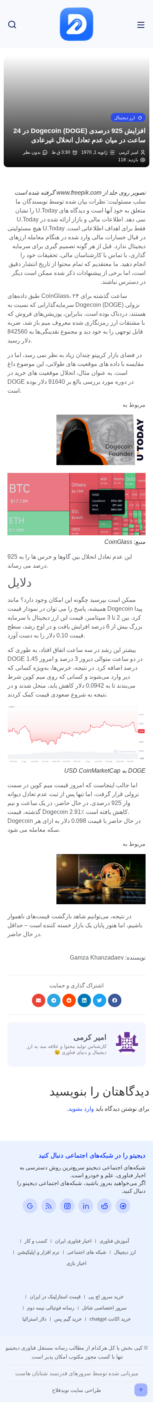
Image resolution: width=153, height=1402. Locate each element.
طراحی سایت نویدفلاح (76, 1390)
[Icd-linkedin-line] (85, 1205)
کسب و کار (36, 1241)
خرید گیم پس (68, 1319)
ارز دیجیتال (125, 1252)
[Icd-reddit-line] (104, 1205)
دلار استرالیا (34, 1319)
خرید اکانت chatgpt (110, 1319)
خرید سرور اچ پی (106, 1296)
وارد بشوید (81, 1109)
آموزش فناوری (114, 1241)
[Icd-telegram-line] (122, 1205)
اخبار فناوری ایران (73, 1241)
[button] (128, 117)
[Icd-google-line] (30, 1205)
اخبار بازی (76, 1263)
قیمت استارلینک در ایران (55, 1296)
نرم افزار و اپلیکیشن (38, 1252)
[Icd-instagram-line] (67, 1205)
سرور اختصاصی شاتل (104, 1308)
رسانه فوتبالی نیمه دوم (50, 1308)
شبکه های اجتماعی (86, 1252)
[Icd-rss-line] (48, 1205)
